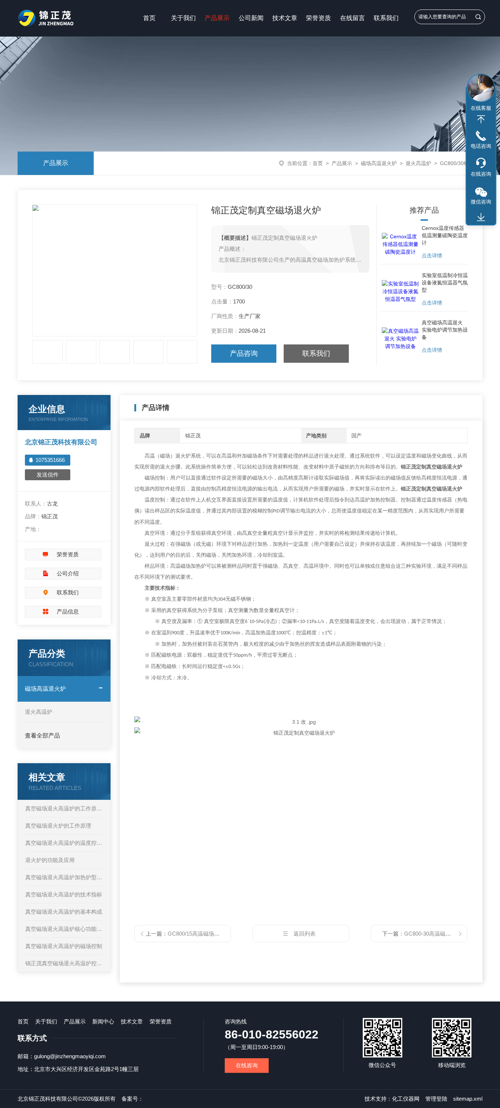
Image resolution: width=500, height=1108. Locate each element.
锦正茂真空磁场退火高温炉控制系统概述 (64, 963)
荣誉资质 (318, 18)
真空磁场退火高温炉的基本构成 (63, 912)
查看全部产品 (42, 735)
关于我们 (183, 18)
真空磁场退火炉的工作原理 (58, 825)
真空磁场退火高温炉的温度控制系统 (64, 843)
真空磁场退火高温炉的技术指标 (63, 894)
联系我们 (386, 18)
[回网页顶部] (481, 119)
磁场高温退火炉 (379, 163)
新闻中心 (103, 1021)
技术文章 (284, 18)
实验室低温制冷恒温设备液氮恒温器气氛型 (445, 282)
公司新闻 (251, 18)
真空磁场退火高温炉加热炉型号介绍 (64, 877)
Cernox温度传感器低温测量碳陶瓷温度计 (445, 235)
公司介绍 (68, 573)
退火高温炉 (418, 163)
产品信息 (68, 611)
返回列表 (305, 933)
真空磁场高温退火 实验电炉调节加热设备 (445, 330)
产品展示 (217, 18)
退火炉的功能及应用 (50, 860)
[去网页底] (481, 217)
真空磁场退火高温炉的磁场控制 (63, 946)
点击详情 (432, 255)
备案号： (132, 1099)
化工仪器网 (405, 1099)
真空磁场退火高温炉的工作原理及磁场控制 (64, 808)
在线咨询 (247, 1065)
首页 (149, 18)
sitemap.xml (467, 1099)
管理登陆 (436, 1099)
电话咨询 (481, 146)
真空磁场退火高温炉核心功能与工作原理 (64, 929)
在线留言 (352, 18)
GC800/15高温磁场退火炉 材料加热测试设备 (222, 933)
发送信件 (48, 474)
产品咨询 (244, 353)
